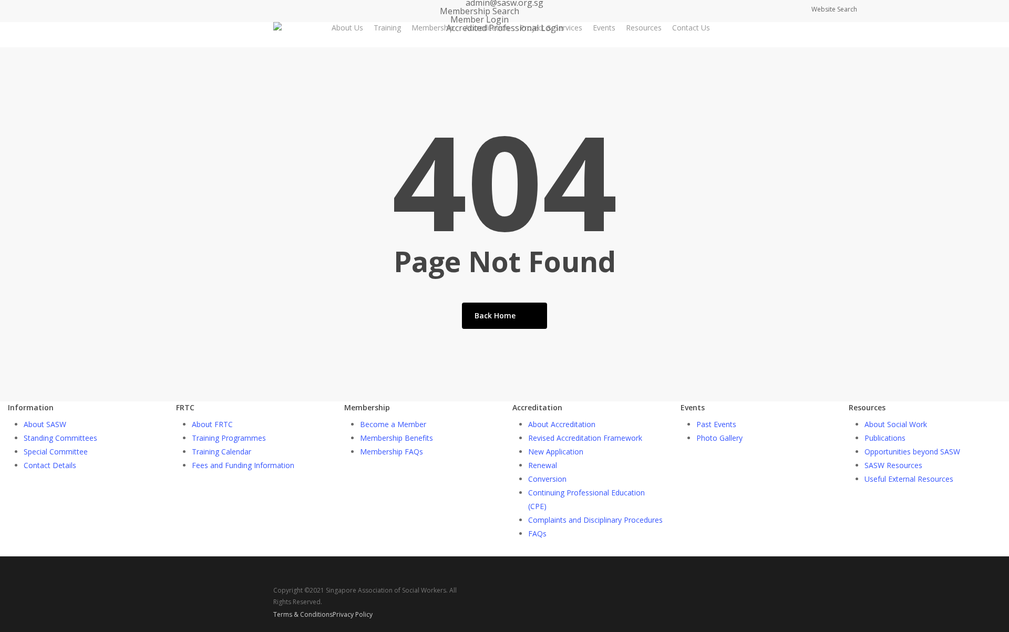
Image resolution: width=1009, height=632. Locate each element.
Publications (884, 438)
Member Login (479, 19)
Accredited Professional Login (504, 28)
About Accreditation (561, 424)
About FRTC (212, 424)
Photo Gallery (719, 438)
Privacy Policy (353, 614)
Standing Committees (60, 438)
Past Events (716, 424)
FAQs (537, 533)
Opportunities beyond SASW (912, 452)
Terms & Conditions (303, 614)
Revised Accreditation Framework (585, 438)
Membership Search (479, 11)
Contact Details (50, 465)
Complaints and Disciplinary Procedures (595, 520)
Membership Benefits (396, 438)
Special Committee (56, 452)
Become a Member (393, 424)
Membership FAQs (391, 452)
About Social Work (895, 424)
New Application (555, 452)
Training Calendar (221, 452)
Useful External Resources (908, 479)
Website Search (834, 10)
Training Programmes (229, 438)
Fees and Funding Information (243, 465)
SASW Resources (893, 465)
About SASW (45, 424)
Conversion (547, 479)
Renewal (542, 465)
